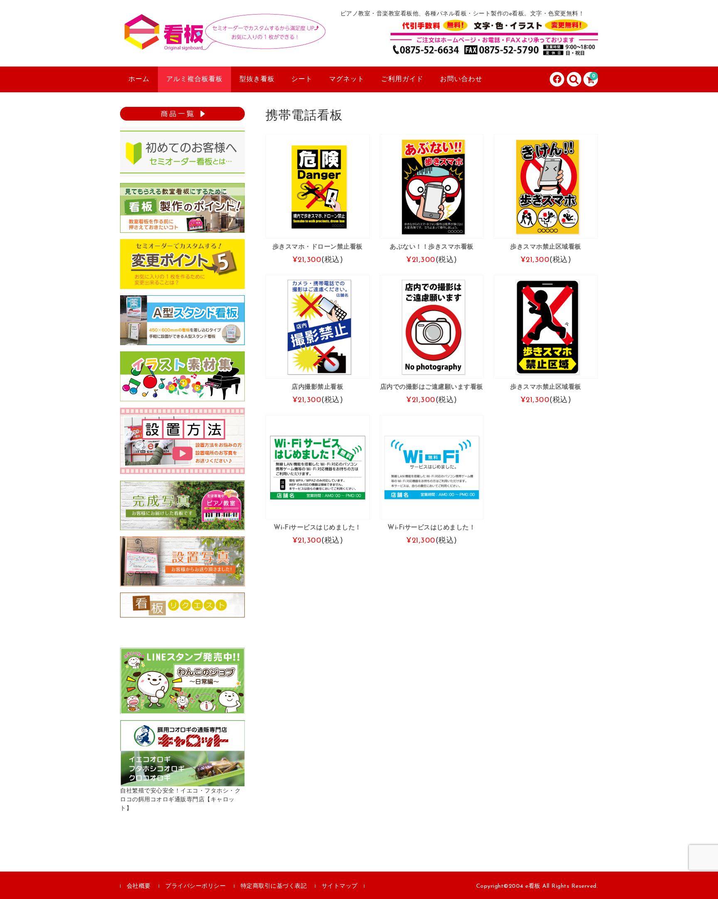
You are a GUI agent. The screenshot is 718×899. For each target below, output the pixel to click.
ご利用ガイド (402, 79)
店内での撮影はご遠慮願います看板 (431, 387)
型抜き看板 (257, 79)
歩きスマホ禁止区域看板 (545, 247)
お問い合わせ (461, 79)
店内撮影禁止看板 (317, 387)
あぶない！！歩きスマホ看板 (432, 247)
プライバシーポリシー (195, 886)
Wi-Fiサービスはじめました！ (317, 527)
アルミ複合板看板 (194, 79)
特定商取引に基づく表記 (274, 886)
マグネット (346, 79)
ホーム (139, 79)
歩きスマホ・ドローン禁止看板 (318, 247)
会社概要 (139, 886)
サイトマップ (340, 886)
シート (301, 79)
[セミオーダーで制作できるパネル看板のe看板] (224, 43)
